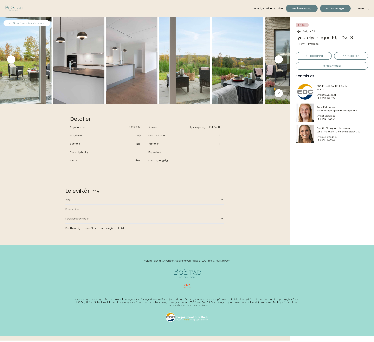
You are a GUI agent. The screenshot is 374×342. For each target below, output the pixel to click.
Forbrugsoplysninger (77, 218)
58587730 (330, 98)
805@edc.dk (329, 95)
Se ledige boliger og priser (268, 8)
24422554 (330, 119)
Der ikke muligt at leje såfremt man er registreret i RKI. (94, 228)
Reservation (72, 209)
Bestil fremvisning (301, 8)
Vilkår (68, 199)
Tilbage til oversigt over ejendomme (28, 23)
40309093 (330, 140)
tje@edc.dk (329, 116)
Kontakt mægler (335, 8)
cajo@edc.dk (330, 137)
